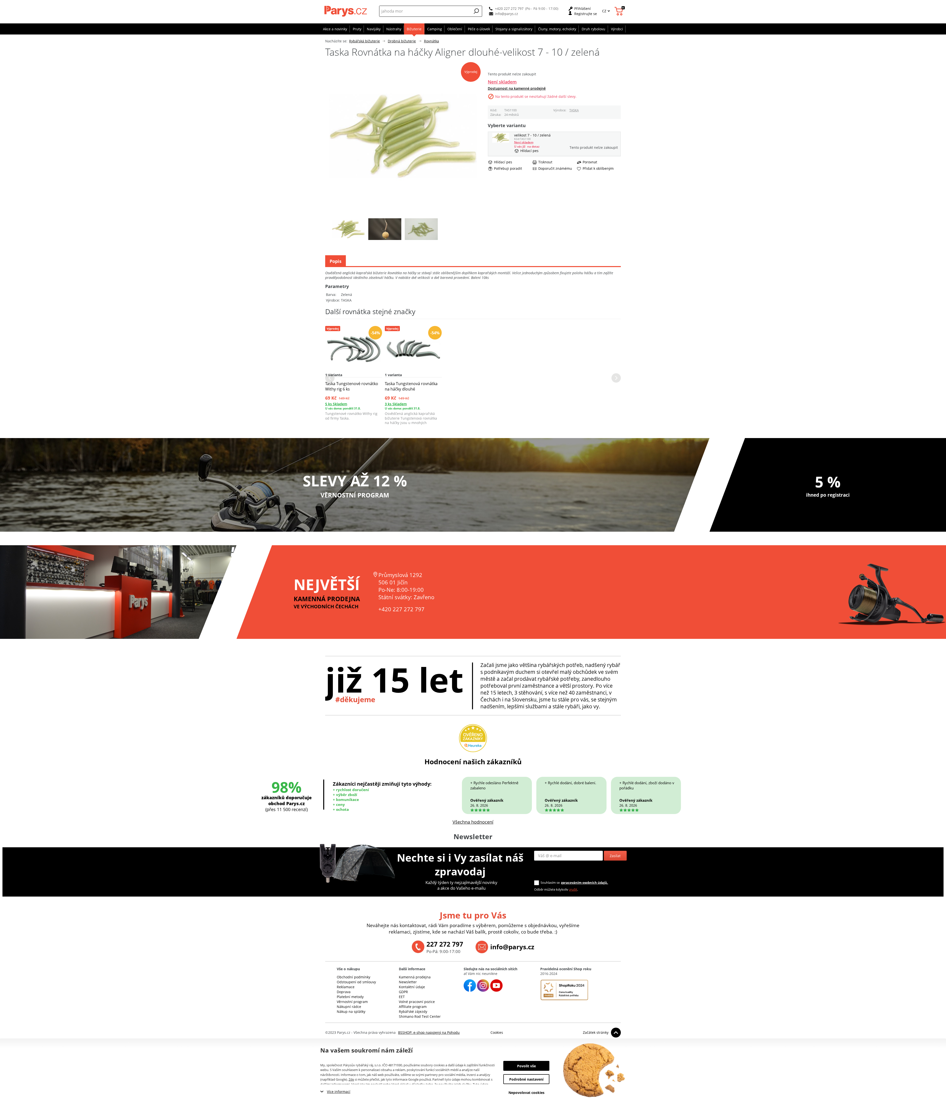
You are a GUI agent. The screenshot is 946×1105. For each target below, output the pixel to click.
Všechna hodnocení (473, 822)
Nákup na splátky (351, 1011)
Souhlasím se (550, 882)
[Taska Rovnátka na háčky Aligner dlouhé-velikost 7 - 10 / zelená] (500, 141)
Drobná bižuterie (402, 41)
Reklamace (346, 987)
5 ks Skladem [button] (336, 404)
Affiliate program (413, 1006)
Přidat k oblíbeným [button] (598, 168)
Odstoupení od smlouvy (356, 982)
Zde (351, 1079)
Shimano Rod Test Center (420, 1016)
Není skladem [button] (502, 82)
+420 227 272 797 (509, 8)
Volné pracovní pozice (417, 1001)
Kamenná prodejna (415, 977)
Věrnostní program (352, 1001)
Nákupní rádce (349, 1006)
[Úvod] (346, 11)
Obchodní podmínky (353, 977)
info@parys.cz (506, 13)
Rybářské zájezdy (413, 1011)
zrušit (573, 889)
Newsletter (408, 982)
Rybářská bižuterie (364, 41)
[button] (476, 11)
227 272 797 (444, 944)
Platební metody (350, 996)
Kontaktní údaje (412, 987)
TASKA (574, 110)
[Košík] (619, 11)
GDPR (403, 991)
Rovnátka (431, 41)
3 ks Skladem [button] (396, 404)
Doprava (344, 991)
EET (402, 996)
